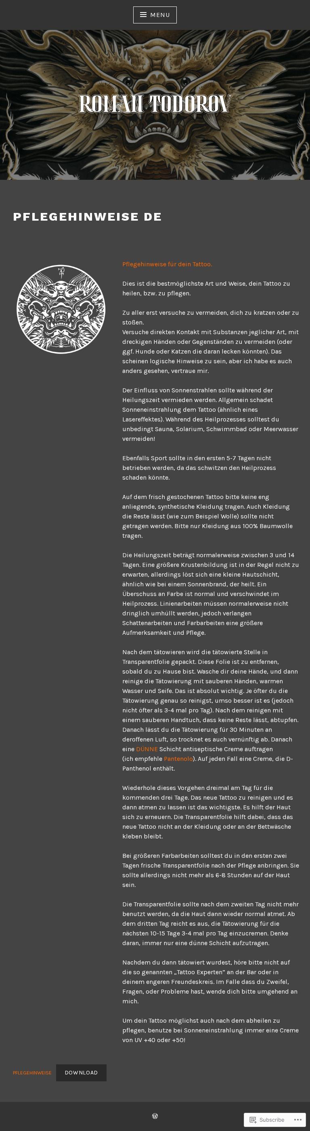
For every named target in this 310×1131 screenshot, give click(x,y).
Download (81, 1072)
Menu (160, 15)
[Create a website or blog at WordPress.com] (155, 1116)
